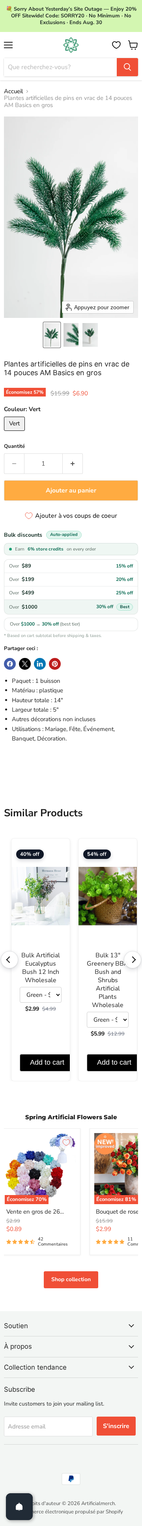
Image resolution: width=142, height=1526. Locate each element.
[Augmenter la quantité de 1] (73, 463)
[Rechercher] (127, 67)
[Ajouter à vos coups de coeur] (66, 1142)
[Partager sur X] (25, 664)
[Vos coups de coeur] (116, 45)
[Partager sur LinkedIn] (40, 664)
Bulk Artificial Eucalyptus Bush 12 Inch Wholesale (40, 968)
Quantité (14, 446)
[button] (51, 335)
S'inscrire (116, 1426)
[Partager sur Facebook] (10, 664)
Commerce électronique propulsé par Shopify (71, 1511)
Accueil (13, 91)
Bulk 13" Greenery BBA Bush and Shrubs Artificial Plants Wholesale (108, 980)
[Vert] (15, 433)
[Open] (19, 1506)
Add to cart (47, 1062)
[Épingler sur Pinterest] (55, 664)
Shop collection (71, 1279)
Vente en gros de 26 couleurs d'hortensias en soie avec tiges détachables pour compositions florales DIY (39, 1212)
